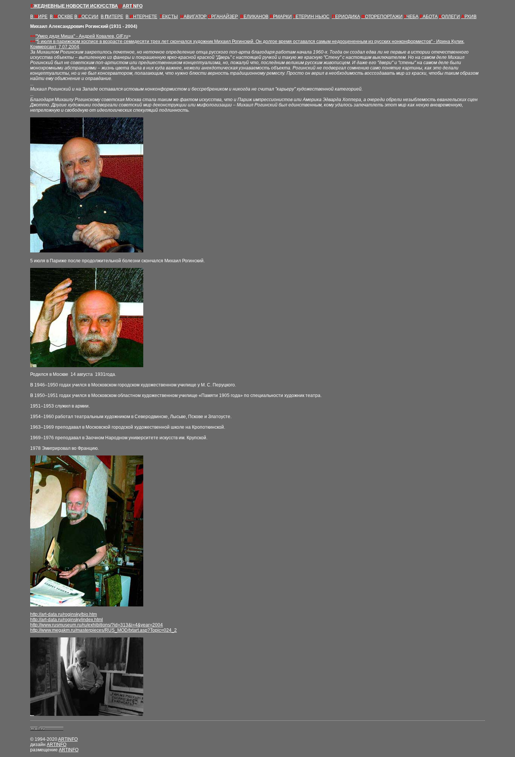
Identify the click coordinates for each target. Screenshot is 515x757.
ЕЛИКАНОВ (254, 16)
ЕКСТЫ (168, 16)
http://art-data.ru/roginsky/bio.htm (63, 614)
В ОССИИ (86, 16)
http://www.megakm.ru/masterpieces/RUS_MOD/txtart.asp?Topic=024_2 (103, 630)
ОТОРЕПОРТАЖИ (382, 16)
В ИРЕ (39, 16)
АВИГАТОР (193, 16)
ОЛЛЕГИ (449, 16)
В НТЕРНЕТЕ (141, 16)
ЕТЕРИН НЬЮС (311, 16)
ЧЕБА (411, 16)
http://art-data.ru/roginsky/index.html (66, 619)
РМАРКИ (281, 16)
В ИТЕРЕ (112, 16)
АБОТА (429, 16)
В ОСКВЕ (61, 16)
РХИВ (469, 16)
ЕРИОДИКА (346, 16)
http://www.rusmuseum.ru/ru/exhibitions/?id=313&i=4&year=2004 (96, 625)
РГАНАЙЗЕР (223, 16)
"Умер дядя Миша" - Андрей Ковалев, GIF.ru (81, 36)
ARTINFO (68, 739)
